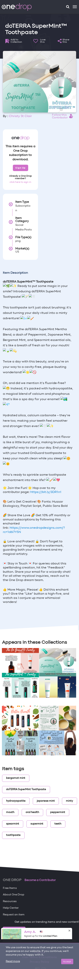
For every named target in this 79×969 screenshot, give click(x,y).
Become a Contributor (40, 880)
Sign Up (20, 167)
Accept (67, 961)
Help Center (11, 908)
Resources (10, 901)
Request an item (14, 914)
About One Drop (13, 894)
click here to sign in (20, 182)
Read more (13, 961)
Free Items (10, 888)
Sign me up (14, 930)
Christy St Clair (20, 116)
